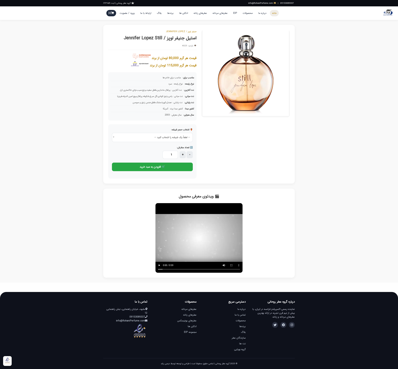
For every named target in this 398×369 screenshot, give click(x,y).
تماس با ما (240, 315)
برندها (170, 13)
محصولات (248, 13)
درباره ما (262, 13)
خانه (274, 13)
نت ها (242, 344)
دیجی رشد (165, 363)
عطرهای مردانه (220, 13)
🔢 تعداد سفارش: (185, 147)
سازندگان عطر (239, 338)
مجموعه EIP (190, 332)
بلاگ (159, 13)
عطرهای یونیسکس (187, 321)
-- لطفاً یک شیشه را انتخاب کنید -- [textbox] (172, 137)
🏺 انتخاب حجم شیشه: (182, 130)
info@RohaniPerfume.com (260, 3)
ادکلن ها (183, 13)
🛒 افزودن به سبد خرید (152, 167)
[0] (110, 13)
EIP (235, 13)
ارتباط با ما (145, 13)
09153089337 (287, 3)
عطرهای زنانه (200, 13)
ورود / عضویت (127, 13)
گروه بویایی (240, 349)
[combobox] (152, 137)
